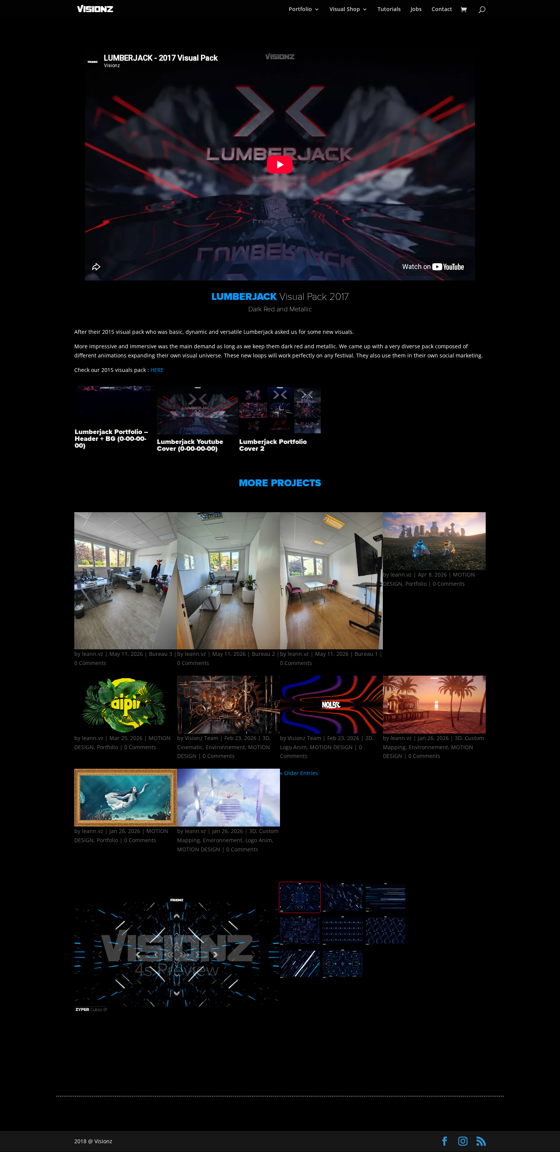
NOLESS (331, 722)
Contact (442, 9)
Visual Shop (345, 9)
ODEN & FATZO (434, 594)
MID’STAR (228, 815)
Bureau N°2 (229, 594)
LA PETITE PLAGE (434, 722)
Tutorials (389, 9)
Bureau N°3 (126, 594)
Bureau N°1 (331, 594)
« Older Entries (299, 773)
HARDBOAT (228, 722)
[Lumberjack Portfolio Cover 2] (280, 434)
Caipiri (126, 722)
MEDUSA (125, 815)
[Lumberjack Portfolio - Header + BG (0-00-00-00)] (115, 424)
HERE (157, 369)
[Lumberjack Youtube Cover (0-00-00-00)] (197, 434)
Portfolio (300, 9)
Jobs (416, 9)
